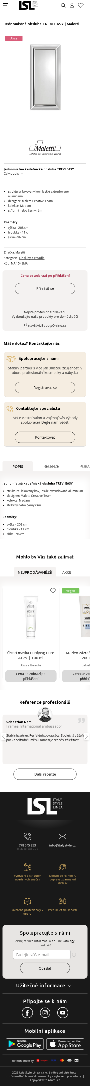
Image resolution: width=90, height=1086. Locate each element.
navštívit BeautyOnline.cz (47, 325)
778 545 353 (27, 845)
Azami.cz (54, 1080)
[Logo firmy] (28, 5)
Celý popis (11, 173)
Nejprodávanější (35, 572)
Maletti (20, 252)
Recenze (51, 466)
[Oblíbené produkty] (83, 5)
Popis (17, 466)
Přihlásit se (45, 288)
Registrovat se (45, 387)
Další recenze (45, 774)
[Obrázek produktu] (45, 77)
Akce (66, 572)
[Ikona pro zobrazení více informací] (74, 955)
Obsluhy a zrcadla (31, 258)
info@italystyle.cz (62, 845)
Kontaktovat (45, 437)
